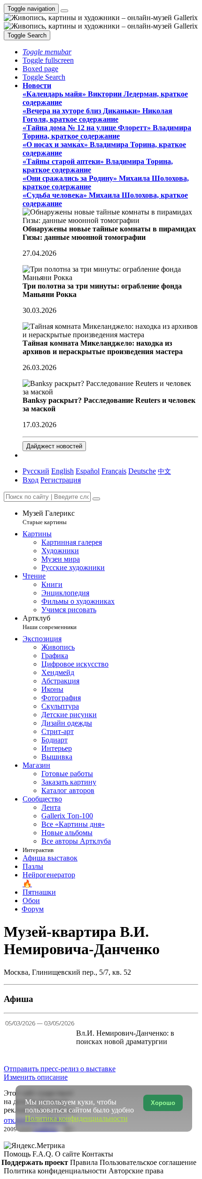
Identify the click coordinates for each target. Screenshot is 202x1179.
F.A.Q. (43, 1154)
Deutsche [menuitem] (142, 471)
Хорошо (163, 1102)
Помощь (18, 1154)
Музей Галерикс (49, 517)
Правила (85, 1162)
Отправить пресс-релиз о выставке (60, 1069)
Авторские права (136, 1171)
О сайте (68, 1154)
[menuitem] (164, 471)
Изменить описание (36, 1077)
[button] (47, 52)
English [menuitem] (62, 471)
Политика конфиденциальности (56, 1171)
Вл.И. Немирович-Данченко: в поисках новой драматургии (125, 1037)
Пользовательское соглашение (148, 1162)
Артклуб (50, 622)
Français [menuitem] (113, 471)
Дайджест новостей (54, 446)
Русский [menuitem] (36, 471)
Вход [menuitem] (31, 480)
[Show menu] (64, 10)
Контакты (97, 1154)
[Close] (96, 498)
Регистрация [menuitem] (60, 480)
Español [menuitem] (88, 471)
